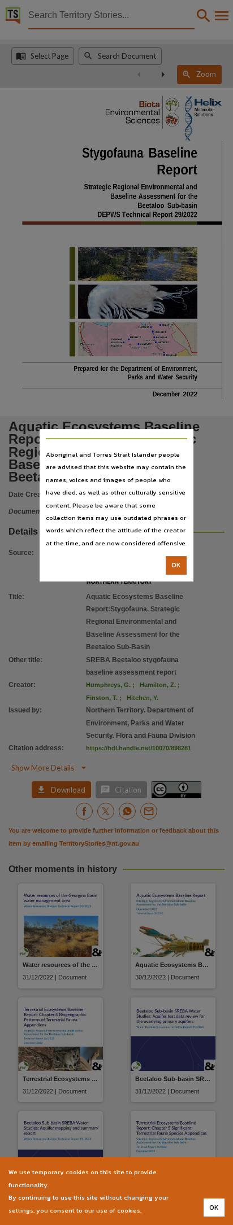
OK (176, 565)
